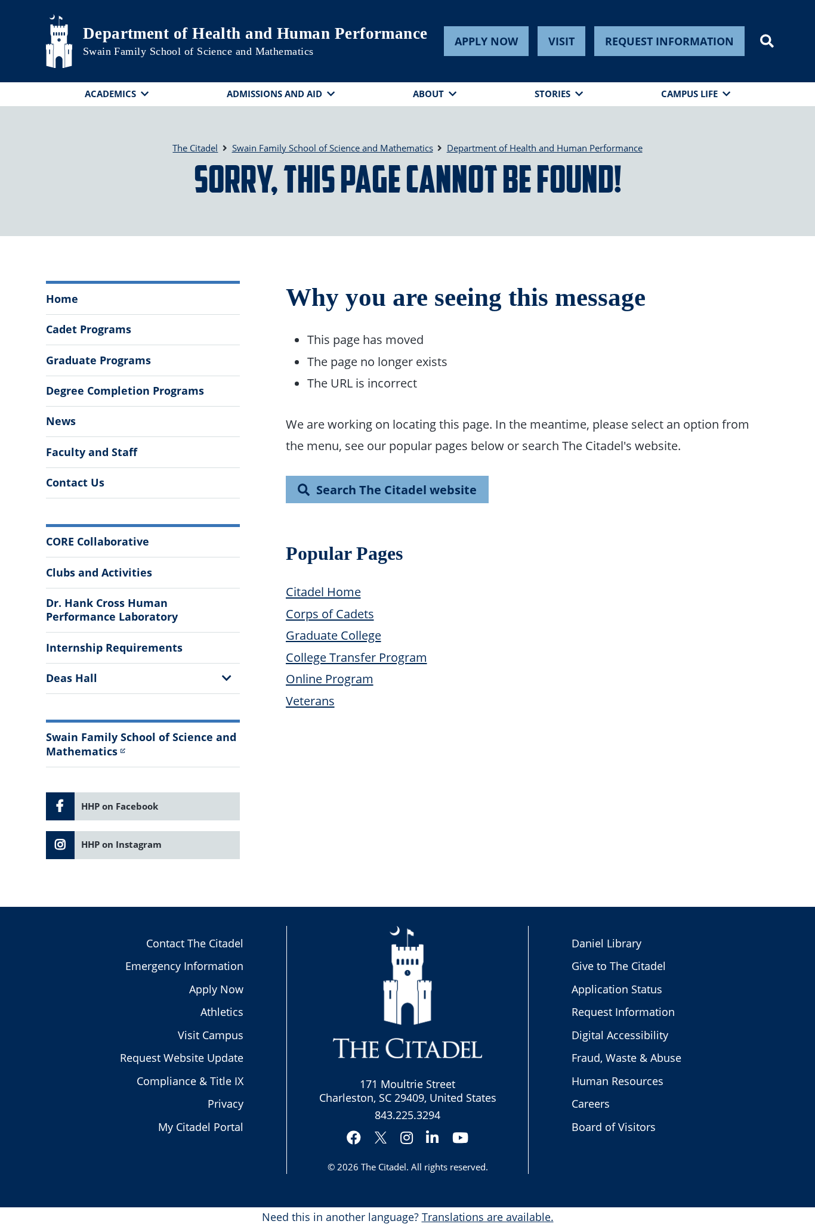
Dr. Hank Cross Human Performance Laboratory (112, 610)
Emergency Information (184, 966)
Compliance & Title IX (190, 1081)
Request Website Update (181, 1058)
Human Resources (617, 1081)
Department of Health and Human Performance (255, 33)
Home (62, 299)
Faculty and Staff (91, 452)
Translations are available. (488, 1217)
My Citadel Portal (200, 1127)
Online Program (329, 678)
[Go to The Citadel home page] (59, 41)
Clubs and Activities (99, 572)
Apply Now (486, 41)
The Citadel (383, 1167)
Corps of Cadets (330, 613)
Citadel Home (323, 591)
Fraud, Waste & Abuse (626, 1058)
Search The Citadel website (396, 489)
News (61, 421)
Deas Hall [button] (71, 678)
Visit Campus (210, 1035)
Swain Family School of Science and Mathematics (198, 51)
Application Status (617, 989)
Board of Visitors (614, 1127)
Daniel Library (606, 943)
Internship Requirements (114, 647)
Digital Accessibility (620, 1035)
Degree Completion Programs (125, 390)
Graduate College (333, 635)
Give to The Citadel (619, 966)
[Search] (767, 41)
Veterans (310, 700)
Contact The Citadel (194, 943)
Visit (561, 41)
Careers (591, 1103)
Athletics (221, 1012)
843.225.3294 (407, 1115)
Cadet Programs (88, 329)
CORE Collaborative (97, 541)
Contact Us (75, 482)
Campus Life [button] (689, 94)
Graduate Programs (98, 360)
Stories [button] (552, 94)
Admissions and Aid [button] (274, 94)
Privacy (225, 1103)
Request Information (669, 41)
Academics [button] (110, 94)
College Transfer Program (356, 657)
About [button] (428, 94)
